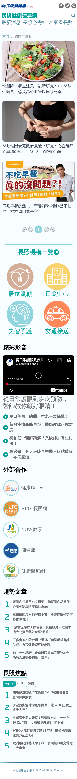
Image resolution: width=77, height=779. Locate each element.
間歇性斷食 (23, 36)
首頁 (5, 36)
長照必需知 (35, 22)
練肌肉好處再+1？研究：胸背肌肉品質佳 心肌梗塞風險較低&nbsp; (43, 604)
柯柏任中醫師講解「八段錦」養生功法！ (41, 441)
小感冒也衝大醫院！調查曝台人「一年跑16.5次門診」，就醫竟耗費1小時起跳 (41, 720)
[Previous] (30, 229)
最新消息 (11, 22)
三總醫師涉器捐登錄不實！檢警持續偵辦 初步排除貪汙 (43, 617)
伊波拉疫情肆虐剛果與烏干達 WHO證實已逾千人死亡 (42, 707)
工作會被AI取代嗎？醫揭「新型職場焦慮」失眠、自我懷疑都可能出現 (43, 642)
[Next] (46, 229)
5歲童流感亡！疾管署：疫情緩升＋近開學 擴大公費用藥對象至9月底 (43, 630)
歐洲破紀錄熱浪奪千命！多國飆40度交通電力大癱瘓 (43, 745)
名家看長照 (61, 22)
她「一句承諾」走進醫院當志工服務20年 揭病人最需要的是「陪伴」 (43, 655)
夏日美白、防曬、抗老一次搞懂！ (39, 416)
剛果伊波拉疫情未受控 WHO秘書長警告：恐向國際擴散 (42, 695)
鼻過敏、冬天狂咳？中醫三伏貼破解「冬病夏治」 (41, 454)
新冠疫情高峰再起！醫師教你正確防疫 (41, 427)
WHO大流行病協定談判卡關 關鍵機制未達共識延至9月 (42, 733)
